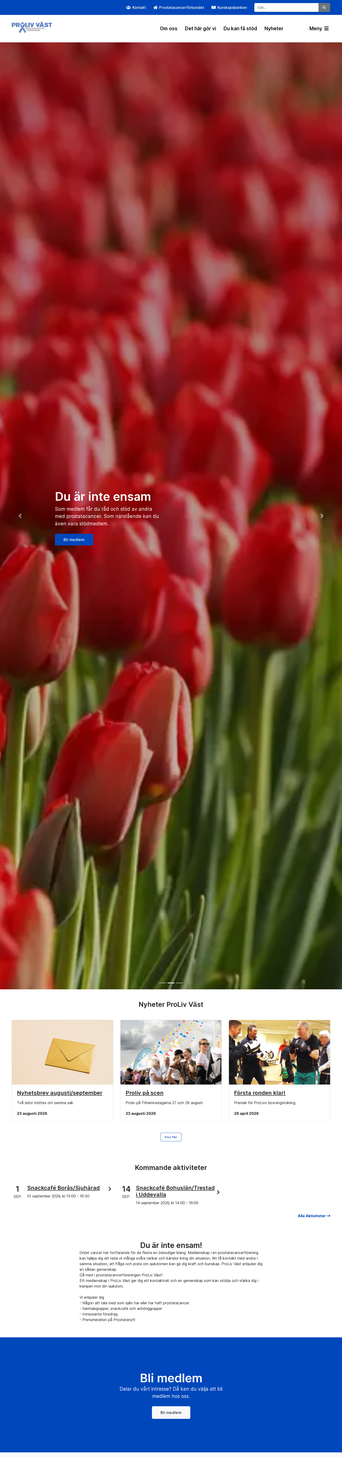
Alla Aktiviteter (312, 1216)
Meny (316, 28)
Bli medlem (171, 1412)
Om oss (169, 28)
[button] (25, 515)
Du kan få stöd (240, 28)
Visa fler (170, 1137)
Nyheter (274, 28)
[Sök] (324, 7)
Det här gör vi (200, 28)
